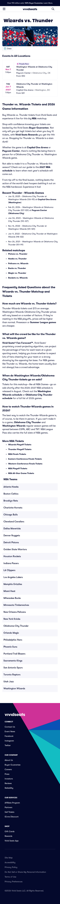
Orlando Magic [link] (11, 633)
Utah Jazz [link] (8, 681)
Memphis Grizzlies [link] (12, 584)
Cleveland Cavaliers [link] (13, 521)
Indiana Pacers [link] (11, 563)
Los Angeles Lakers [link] (13, 577)
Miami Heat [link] (9, 591)
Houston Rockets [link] (12, 556)
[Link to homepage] (30, 9)
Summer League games (43, 322)
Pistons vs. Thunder (17, 254)
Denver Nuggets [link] (11, 535)
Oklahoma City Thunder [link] (16, 626)
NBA (34, 118)
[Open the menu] (4, 9)
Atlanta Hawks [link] (10, 487)
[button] (7, 48)
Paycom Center (11, 151)
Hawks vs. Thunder (17, 258)
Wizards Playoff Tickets (19, 444)
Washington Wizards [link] (14, 688)
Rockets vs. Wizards (18, 278)
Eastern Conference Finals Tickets (25, 459)
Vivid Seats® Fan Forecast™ (17, 343)
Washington (15, 202)
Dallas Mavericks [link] (12, 528)
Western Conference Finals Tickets (25, 464)
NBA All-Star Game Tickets (21, 473)
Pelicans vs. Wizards (18, 263)
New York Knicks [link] (11, 619)
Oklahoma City (16, 213)
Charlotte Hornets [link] (12, 507)
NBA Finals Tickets (17, 454)
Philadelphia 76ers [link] (12, 640)
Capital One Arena (37, 147)
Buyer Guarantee (39, 127)
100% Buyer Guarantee (34, 3)
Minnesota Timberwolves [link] (16, 605)
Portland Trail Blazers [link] (14, 653)
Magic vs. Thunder (17, 273)
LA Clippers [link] (9, 570)
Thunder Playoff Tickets (19, 449)
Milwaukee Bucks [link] (12, 598)
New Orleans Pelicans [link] (14, 612)
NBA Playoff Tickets (17, 468)
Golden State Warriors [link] (15, 549)
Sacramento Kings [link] (12, 660)
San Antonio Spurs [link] (13, 667)
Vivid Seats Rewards (26, 134)
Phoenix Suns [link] (10, 647)
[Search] (53, 9)
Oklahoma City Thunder (27, 422)
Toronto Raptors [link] (11, 674)
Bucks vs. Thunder (17, 268)
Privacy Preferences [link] (13, 881)
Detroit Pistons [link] (11, 542)
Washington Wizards (13, 426)
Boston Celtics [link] (10, 493)
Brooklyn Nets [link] (10, 500)
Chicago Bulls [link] (10, 514)
